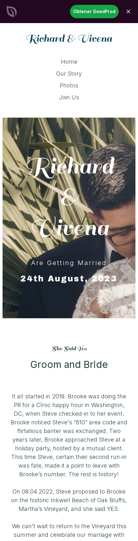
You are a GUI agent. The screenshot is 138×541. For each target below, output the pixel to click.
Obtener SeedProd (94, 11)
